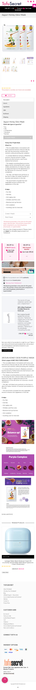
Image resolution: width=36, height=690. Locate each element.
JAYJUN (9, 95)
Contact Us (6, 601)
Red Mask (9, 217)
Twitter (12, 639)
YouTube (20, 639)
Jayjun (8, 231)
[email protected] (8, 673)
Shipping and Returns (8, 624)
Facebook (4, 639)
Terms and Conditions (8, 627)
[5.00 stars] (6, 88)
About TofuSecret (7, 589)
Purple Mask (10, 137)
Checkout (5, 622)
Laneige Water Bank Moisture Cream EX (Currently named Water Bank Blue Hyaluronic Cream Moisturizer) (18, 562)
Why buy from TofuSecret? (13, 283)
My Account (6, 614)
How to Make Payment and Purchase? (12, 597)
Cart (4, 620)
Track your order (7, 616)
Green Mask (10, 214)
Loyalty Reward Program (9, 618)
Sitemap (5, 599)
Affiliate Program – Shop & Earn (11, 595)
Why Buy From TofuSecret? (9, 591)
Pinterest (16, 639)
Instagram (8, 639)
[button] (4, 25)
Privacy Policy (6, 603)
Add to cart (6, 556)
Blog (4, 593)
